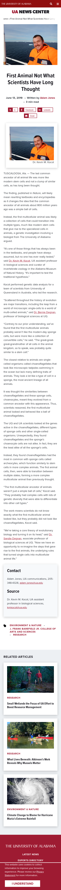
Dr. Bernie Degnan (44, 312)
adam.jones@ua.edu (31, 583)
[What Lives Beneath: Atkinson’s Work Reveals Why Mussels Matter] (30, 744)
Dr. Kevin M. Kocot (19, 261)
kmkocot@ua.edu (17, 607)
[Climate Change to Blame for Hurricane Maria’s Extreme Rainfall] (30, 800)
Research (20, 634)
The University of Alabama (16, 3)
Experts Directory (30, 860)
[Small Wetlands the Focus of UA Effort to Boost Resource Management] (30, 689)
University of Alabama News (30, 846)
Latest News (30, 854)
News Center (30, 12)
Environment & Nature (25, 625)
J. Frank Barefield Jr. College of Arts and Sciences (33, 630)
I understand (22, 883)
